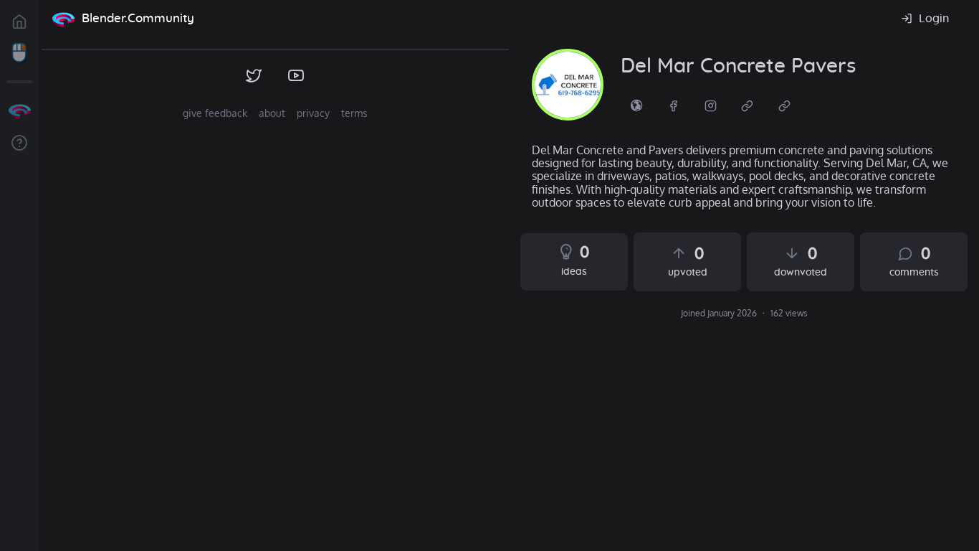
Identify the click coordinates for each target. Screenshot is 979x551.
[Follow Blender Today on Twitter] (254, 76)
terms (354, 113)
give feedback (215, 113)
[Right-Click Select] (19, 53)
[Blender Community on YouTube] (296, 76)
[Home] (63, 19)
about (272, 113)
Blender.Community (138, 18)
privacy (313, 113)
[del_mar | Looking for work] (567, 85)
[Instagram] (711, 104)
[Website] (747, 104)
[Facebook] (673, 104)
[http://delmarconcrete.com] (636, 104)
